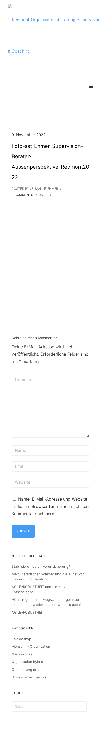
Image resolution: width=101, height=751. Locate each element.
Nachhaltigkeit (23, 654)
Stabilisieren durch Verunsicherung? (41, 566)
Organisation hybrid (27, 662)
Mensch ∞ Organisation (31, 646)
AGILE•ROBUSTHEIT (28, 612)
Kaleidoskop (21, 639)
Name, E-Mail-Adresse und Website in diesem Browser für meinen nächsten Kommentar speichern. (50, 506)
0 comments (22, 195)
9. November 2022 (29, 134)
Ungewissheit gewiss (29, 677)
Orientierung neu (25, 669)
